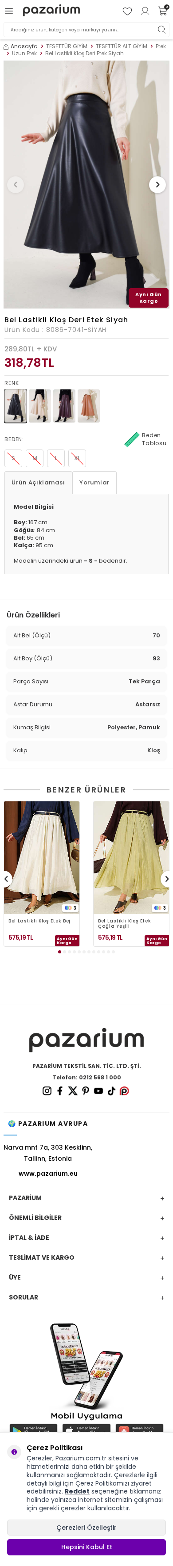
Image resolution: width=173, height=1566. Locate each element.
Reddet (77, 1491)
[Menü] (10, 11)
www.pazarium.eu (48, 1173)
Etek (161, 46)
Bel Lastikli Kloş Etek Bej (39, 921)
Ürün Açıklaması (38, 482)
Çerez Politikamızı (102, 1483)
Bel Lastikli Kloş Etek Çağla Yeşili (124, 923)
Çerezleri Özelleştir (86, 1527)
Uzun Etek (24, 53)
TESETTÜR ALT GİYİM (121, 46)
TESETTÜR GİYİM (66, 46)
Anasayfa (24, 46)
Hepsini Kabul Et (86, 1547)
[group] (86, 185)
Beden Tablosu (154, 439)
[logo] (51, 11)
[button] (15, 184)
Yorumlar (94, 482)
